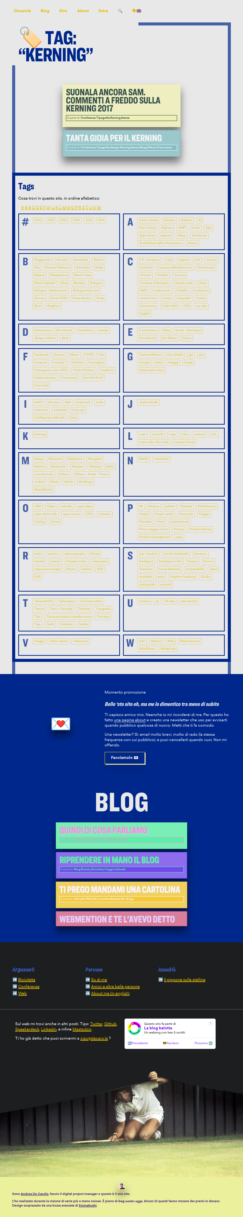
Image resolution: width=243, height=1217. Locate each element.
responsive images (47, 569)
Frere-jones (69, 377)
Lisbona (199, 434)
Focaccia (40, 362)
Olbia (51, 506)
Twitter (83, 624)
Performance (207, 506)
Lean (142, 434)
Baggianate (42, 260)
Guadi (188, 362)
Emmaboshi (147, 338)
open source (71, 514)
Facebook (41, 354)
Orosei (55, 521)
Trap (37, 624)
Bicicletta (83, 267)
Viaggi (39, 641)
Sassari (193, 561)
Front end (41, 385)
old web (66, 506)
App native (147, 235)
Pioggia (204, 514)
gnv (201, 354)
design (103, 330)
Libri (185, 434)
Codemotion (161, 290)
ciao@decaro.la (94, 1039)
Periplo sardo (164, 514)
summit (165, 584)
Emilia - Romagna (188, 330)
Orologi (39, 521)
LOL (214, 434)
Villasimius (80, 641)
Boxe (38, 306)
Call (197, 260)
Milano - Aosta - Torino (91, 474)
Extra (103, 11)
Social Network (169, 569)
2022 (50, 220)
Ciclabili (162, 275)
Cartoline (145, 267)
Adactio (187, 220)
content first (148, 298)
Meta (110, 466)
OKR (37, 506)
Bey (37, 267)
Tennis (39, 609)
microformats (44, 474)
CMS (143, 290)
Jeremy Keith (148, 402)
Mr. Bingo (85, 482)
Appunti (166, 235)
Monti (68, 482)
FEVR (89, 354)
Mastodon (58, 466)
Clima (202, 283)
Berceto (62, 260)
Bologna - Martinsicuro (50, 290)
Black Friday (82, 275)
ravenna (53, 554)
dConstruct (64, 330)
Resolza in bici (76, 561)
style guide (147, 584)
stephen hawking (182, 576)
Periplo (144, 514)
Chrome (145, 275)
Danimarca (42, 330)
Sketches (146, 569)
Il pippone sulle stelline (184, 980)
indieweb (60, 410)
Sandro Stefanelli (175, 554)
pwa (179, 537)
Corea (200, 298)
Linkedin (49, 1029)
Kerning (40, 434)
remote (39, 561)
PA (141, 506)
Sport (214, 569)
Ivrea (73, 417)
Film (101, 354)
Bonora (39, 298)
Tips (37, 616)
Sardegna (146, 561)
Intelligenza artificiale (49, 417)
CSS (186, 306)
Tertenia (84, 609)
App (208, 227)
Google (144, 362)
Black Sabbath (44, 283)
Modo (54, 482)
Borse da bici (82, 298)
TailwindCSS (43, 601)
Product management (154, 537)
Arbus (182, 235)
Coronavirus (147, 306)
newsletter (161, 459)
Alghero (167, 227)
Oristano (104, 514)
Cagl (168, 260)
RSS (100, 569)
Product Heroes (200, 529)
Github (110, 1024)
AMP (181, 227)
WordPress (147, 648)
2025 (89, 220)
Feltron (74, 354)
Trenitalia (66, 624)
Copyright (183, 298)
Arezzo (192, 243)
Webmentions (190, 641)
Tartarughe (66, 601)
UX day (169, 601)
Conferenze (28, 987)
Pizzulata (145, 521)
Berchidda (80, 260)
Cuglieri (144, 313)
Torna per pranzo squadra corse (68, 616)
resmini (55, 561)
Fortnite (77, 362)
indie (99, 402)
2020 (38, 220)
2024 (76, 220)
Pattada (186, 506)
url (157, 601)
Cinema (179, 275)
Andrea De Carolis (34, 1194)
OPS (89, 514)
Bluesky (78, 283)
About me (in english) (110, 994)
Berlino (99, 260)
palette (170, 506)
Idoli (68, 402)
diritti (65, 338)
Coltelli (182, 290)
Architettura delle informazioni (160, 243)
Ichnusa (53, 402)
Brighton (53, 306)
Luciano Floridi (184, 442)
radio (38, 554)
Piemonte (186, 514)
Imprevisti (83, 402)
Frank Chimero (83, 370)
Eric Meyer (169, 338)
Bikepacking (59, 275)
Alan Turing (147, 227)
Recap (94, 554)
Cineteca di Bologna (154, 283)
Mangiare (95, 459)
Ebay (166, 330)
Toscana (103, 616)
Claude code (183, 283)
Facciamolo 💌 (124, 758)
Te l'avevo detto (91, 601)
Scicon (209, 561)
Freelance (107, 370)
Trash (50, 624)
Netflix (143, 459)
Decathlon (85, 330)
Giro (63, 11)
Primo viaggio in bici (153, 529)
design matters (45, 338)
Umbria (144, 601)
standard (145, 576)
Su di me (99, 980)
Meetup (95, 466)
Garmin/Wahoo (150, 354)
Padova (154, 506)
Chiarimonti (205, 267)
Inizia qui (78, 410)
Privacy (179, 529)
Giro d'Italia (175, 354)
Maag (38, 459)
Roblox (86, 569)
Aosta (195, 227)
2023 (63, 220)
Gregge (173, 362)
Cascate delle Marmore (175, 267)
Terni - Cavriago (61, 609)
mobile (39, 482)
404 (101, 220)
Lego (172, 434)
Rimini (71, 569)
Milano (64, 474)
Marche (39, 466)
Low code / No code (153, 442)
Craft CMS (170, 306)
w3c (142, 641)
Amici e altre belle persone (115, 987)
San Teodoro (148, 554)
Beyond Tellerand (57, 267)
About (83, 11)
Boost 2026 (58, 298)
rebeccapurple (74, 554)
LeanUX (157, 434)
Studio (205, 576)
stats (161, 576)
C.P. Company (149, 260)
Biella (99, 267)
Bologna (96, 283)
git (191, 354)
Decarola (22, 11)
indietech (41, 410)
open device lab (45, 514)
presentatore (179, 521)
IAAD (38, 402)
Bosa (100, 298)
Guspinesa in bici (151, 370)
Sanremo (200, 554)
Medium (78, 466)
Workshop (167, 648)
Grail (158, 362)
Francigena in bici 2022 (50, 370)
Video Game (58, 641)
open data (84, 506)
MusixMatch (43, 489)
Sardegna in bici (170, 561)
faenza (59, 354)
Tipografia (103, 609)
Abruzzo (169, 220)
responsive (100, 561)
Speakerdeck (27, 1029)
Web (170, 641)
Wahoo (156, 641)
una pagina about (130, 720)
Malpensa (75, 459)
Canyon (211, 260)
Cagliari (183, 260)
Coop (167, 298)
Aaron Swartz (148, 220)
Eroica (186, 338)
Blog (45, 11)
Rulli (37, 576)
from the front (93, 377)
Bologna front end (86, 290)
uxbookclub (188, 601)
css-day (201, 306)
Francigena (96, 362)
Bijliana (39, 275)
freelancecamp (45, 377)
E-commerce (148, 330)
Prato (161, 521)
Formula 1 (59, 362)
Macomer (55, 459)
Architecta (199, 235)
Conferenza (201, 290)
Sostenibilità (195, 569)
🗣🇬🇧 (136, 11)
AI (199, 220)
